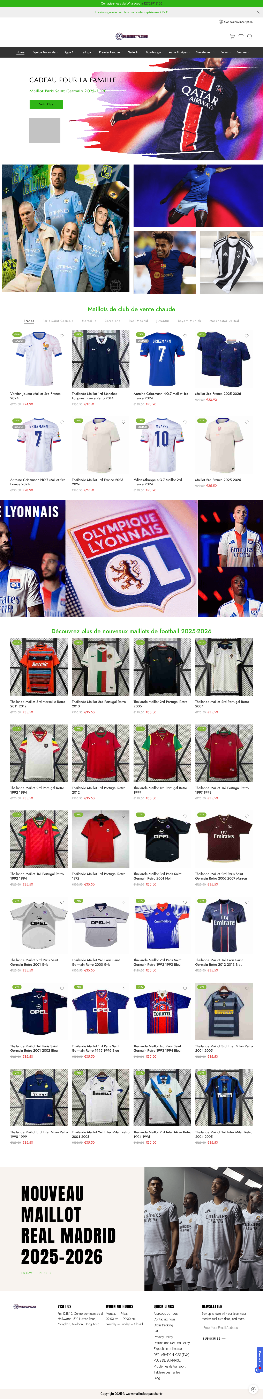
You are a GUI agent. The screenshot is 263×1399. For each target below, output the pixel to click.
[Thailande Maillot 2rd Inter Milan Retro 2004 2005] (100, 1097)
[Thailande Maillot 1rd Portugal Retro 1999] (162, 753)
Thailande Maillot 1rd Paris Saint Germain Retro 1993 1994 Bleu (157, 1048)
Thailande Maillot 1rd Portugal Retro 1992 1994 (37, 876)
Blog (157, 1378)
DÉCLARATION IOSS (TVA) (171, 1355)
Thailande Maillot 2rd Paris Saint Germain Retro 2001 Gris (34, 962)
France (29, 321)
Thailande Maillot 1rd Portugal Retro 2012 (98, 790)
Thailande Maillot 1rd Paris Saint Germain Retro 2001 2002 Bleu (34, 1048)
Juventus (163, 321)
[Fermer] (258, 12)
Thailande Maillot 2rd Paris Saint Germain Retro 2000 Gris (96, 962)
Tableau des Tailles (167, 1372)
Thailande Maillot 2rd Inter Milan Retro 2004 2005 (100, 1134)
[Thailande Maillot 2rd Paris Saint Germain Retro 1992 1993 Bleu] (162, 925)
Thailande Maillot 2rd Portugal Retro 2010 (99, 704)
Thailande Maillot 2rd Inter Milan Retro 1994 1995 (162, 1134)
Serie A (133, 52)
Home (20, 52)
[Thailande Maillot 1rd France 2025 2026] (100, 445)
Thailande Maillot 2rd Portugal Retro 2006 (160, 704)
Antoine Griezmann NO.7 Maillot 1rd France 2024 (161, 396)
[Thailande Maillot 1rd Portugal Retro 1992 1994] (39, 839)
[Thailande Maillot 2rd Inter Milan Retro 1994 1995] (162, 1097)
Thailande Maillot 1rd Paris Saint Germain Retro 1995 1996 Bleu (95, 1048)
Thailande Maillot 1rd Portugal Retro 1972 (98, 876)
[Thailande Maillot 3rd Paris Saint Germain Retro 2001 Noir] (162, 839)
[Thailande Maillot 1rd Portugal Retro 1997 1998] (224, 753)
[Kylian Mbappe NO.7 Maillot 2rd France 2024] (162, 445)
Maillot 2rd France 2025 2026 (218, 393)
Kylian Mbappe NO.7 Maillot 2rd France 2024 (158, 482)
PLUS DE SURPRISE (167, 1360)
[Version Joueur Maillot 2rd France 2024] (39, 359)
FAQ (156, 1331)
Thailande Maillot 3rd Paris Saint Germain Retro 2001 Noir (157, 876)
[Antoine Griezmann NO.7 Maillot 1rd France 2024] (162, 359)
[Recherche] (250, 36)
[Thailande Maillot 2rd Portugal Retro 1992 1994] (39, 753)
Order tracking (163, 1325)
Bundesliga (153, 52)
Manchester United (224, 321)
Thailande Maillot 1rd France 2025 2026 (97, 482)
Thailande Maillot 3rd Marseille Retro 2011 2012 (37, 704)
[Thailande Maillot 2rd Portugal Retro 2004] (224, 667)
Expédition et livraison (168, 1349)
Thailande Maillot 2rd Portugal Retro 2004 (222, 704)
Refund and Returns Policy (172, 1343)
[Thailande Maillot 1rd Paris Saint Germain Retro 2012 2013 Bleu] (224, 925)
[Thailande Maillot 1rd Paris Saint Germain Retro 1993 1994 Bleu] (162, 1011)
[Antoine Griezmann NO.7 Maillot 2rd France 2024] (39, 445)
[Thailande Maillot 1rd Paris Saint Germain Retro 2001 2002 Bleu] (39, 1011)
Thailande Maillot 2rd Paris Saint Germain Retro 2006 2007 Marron (221, 876)
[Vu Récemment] (253, 1389)
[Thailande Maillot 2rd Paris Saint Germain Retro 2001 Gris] (39, 925)
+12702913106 (152, 3)
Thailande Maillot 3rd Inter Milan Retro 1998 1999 (39, 1134)
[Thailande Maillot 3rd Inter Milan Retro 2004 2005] (224, 1011)
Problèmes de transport (169, 1366)
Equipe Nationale (44, 52)
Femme (242, 52)
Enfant (224, 52)
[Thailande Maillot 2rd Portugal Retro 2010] (100, 667)
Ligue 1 (68, 52)
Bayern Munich (189, 321)
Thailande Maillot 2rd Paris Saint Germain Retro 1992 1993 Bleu (157, 962)
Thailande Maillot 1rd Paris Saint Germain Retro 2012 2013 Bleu (219, 962)
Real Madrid (138, 321)
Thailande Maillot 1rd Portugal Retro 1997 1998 (222, 790)
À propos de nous (166, 1314)
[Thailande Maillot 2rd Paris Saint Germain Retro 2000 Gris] (100, 925)
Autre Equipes (178, 52)
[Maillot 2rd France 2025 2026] (224, 359)
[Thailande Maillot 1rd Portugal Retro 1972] (100, 839)
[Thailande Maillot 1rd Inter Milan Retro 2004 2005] (224, 1097)
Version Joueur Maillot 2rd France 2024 (35, 396)
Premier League (109, 52)
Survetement (204, 52)
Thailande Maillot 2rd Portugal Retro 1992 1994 (37, 790)
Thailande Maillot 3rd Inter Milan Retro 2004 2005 (224, 1048)
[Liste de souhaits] (62, 336)
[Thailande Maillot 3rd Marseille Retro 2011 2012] (39, 667)
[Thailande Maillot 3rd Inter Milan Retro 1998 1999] (39, 1097)
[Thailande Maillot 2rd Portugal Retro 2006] (162, 667)
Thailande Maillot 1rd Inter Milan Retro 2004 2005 (223, 1134)
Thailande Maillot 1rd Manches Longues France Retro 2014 (94, 396)
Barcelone (113, 321)
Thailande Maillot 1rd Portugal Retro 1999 (160, 790)
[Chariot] (232, 36)
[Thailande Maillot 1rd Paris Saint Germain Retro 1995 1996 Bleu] (100, 1011)
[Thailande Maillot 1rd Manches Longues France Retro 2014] (100, 359)
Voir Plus (46, 104)
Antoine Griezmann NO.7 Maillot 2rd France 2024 (38, 482)
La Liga (86, 52)
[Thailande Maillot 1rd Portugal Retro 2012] (100, 753)
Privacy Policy (163, 1337)
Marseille (89, 321)
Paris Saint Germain (58, 321)
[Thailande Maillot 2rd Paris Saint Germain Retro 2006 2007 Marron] (224, 839)
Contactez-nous (164, 1319)
